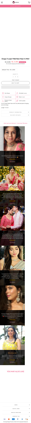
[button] (15, 87)
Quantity (15, 74)
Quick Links (16, 408)
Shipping (13, 63)
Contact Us (16, 416)
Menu (16, 404)
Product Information (15, 112)
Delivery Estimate (15, 115)
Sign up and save (16, 412)
